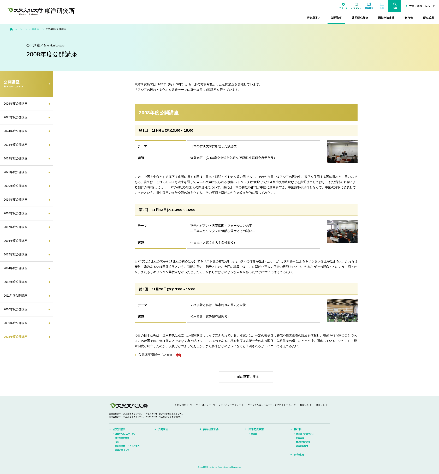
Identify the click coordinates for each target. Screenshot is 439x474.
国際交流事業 (256, 429)
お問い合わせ (181, 405)
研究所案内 (119, 429)
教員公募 (304, 405)
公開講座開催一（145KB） (156, 355)
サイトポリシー (203, 405)
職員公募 (320, 405)
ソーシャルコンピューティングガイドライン (270, 405)
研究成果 (299, 454)
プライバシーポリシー (229, 405)
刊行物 (297, 429)
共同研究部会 (211, 429)
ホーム (18, 29)
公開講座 (34, 29)
